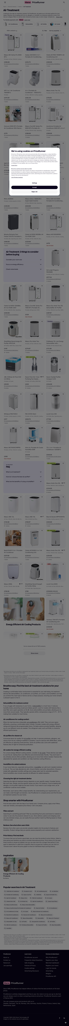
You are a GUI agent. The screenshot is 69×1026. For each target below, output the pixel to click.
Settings (34, 183)
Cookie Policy (14, 165)
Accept (34, 187)
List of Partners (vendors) (17, 177)
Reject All (34, 192)
